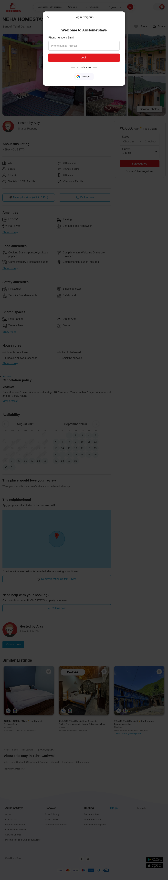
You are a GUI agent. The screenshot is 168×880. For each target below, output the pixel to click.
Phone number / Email (61, 37)
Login (84, 57)
